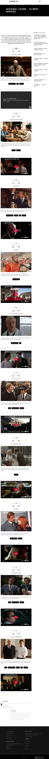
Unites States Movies (9, 733)
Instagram (10, 707)
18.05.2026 (35, 67)
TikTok (8, 707)
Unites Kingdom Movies (10, 731)
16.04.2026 (35, 87)
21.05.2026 (35, 61)
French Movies (8, 735)
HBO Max (13, 150)
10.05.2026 (35, 77)
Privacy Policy (27, 741)
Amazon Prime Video (12, 83)
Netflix (10, 408)
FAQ (26, 747)
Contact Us (27, 745)
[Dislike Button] (19, 51)
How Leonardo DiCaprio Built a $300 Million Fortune (41, 64)
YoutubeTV (21, 83)
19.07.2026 (35, 46)
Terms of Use (27, 743)
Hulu (17, 83)
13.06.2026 (35, 56)
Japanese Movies (9, 738)
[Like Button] (13, 51)
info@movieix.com (9, 748)
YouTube (4, 707)
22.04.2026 (35, 82)
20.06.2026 (35, 51)
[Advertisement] (24, 23)
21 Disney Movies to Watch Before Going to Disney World (41, 43)
